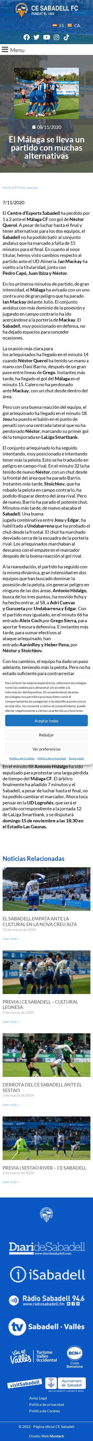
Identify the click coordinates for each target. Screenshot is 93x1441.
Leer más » (11, 938)
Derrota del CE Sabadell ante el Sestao (42, 1087)
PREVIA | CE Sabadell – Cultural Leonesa (40, 1004)
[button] (46, 49)
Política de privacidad (51, 758)
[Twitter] (36, 37)
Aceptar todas (47, 720)
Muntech (57, 1436)
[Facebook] (26, 37)
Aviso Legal (76, 758)
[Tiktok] (66, 37)
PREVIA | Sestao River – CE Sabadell (44, 1168)
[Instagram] (56, 37)
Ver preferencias (47, 748)
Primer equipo (26, 187)
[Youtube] (46, 37)
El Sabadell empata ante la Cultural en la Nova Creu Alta (40, 921)
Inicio (7, 187)
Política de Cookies (22, 758)
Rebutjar (46, 734)
